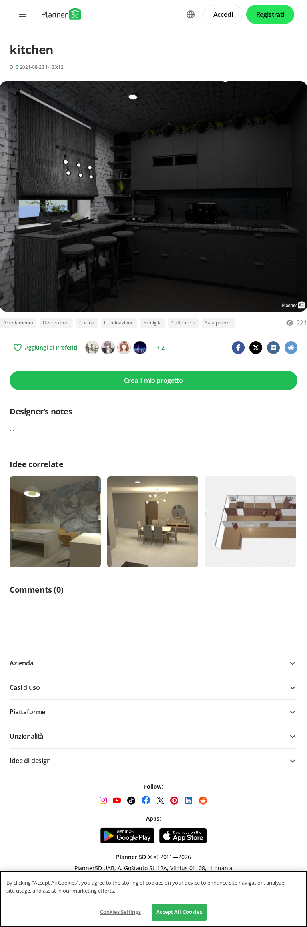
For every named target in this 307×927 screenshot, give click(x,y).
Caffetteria (183, 322)
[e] (92, 347)
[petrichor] (140, 347)
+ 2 (161, 347)
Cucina (86, 322)
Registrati (270, 14)
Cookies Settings (120, 911)
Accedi (223, 14)
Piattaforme (27, 711)
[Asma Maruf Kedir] (124, 347)
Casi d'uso (25, 687)
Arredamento (18, 322)
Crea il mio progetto (153, 380)
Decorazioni (56, 322)
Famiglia (152, 322)
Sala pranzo (218, 322)
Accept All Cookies (179, 911)
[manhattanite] (108, 347)
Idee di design (30, 760)
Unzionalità (26, 736)
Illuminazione (119, 322)
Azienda (22, 663)
